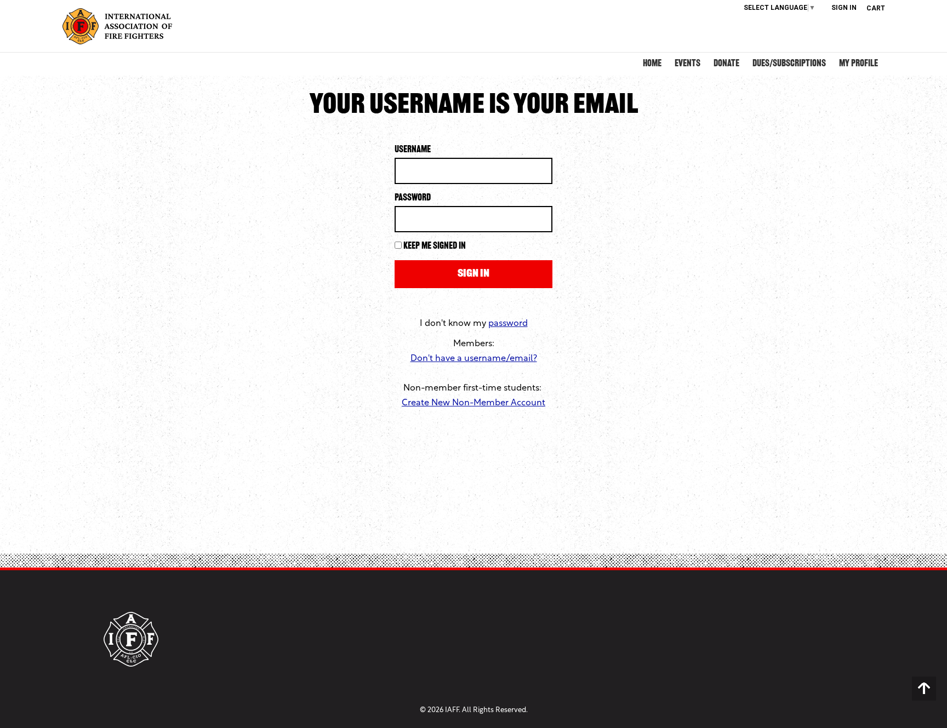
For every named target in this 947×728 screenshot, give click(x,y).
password (508, 323)
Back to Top (924, 689)
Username (413, 150)
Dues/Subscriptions (789, 64)
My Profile (858, 64)
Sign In (844, 8)
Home (652, 64)
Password (413, 198)
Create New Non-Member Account (473, 403)
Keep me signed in (434, 246)
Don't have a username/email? (473, 358)
